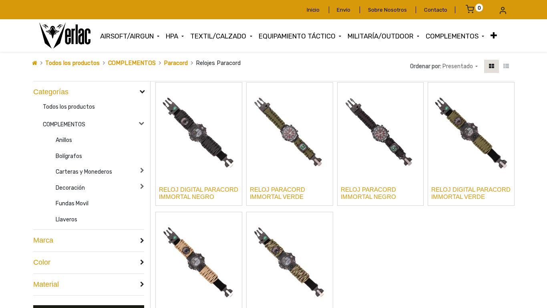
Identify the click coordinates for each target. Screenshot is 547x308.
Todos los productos (72, 63)
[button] (493, 35)
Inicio (313, 10)
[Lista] (506, 66)
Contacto (435, 10)
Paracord (176, 63)
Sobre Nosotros (387, 10)
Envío (343, 10)
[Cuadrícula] (491, 66)
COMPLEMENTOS (132, 63)
